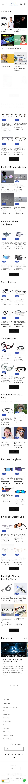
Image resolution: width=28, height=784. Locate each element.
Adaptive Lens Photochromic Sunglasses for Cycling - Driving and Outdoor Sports (20, 243)
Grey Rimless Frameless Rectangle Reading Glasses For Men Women (7, 209)
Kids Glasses (4, 67)
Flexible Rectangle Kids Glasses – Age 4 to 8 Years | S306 (19, 442)
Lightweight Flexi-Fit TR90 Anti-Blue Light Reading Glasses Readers (19, 620)
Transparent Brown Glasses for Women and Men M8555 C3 (20, 559)
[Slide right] (17, 685)
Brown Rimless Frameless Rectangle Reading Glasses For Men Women (20, 209)
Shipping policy (10, 778)
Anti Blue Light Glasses (18, 49)
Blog (4, 724)
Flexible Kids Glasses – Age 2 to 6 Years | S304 (7, 441)
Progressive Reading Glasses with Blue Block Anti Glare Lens (7, 619)
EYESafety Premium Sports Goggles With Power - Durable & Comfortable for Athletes (7, 377)
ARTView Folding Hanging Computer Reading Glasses (7, 597)
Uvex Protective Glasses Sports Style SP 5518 (19, 300)
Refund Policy (6, 714)
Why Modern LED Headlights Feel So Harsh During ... (12, 661)
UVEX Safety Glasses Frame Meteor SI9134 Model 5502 (20, 322)
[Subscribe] (21, 749)
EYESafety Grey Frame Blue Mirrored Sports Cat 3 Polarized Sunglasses (20, 478)
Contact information (18, 778)
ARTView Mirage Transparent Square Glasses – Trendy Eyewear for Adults (7, 535)
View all (14, 95)
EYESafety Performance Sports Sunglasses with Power (6, 355)
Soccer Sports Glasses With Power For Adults (19, 356)
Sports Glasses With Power (7, 30)
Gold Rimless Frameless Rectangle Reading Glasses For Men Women (20, 186)
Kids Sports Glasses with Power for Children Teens (19, 378)
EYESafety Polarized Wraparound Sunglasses (19, 500)
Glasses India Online (13, 774)
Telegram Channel (7, 739)
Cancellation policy (15, 780)
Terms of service (7, 721)
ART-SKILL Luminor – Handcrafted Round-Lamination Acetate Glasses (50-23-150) (7, 125)
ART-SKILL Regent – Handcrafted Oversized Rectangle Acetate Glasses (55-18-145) (6, 149)
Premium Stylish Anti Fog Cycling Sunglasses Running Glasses (7, 243)
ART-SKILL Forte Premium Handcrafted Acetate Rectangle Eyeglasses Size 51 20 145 (20, 149)
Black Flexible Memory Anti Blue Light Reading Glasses (20, 597)
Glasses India (6, 703)
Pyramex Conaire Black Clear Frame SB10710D (7, 322)
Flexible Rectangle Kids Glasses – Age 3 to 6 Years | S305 (6, 419)
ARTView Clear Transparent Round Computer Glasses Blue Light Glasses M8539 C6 (7, 559)
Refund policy (8, 775)
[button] (3, 4)
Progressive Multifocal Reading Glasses (19, 68)
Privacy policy (16, 775)
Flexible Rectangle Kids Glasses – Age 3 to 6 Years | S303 (19, 417)
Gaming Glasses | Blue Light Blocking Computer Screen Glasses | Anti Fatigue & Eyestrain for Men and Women (20, 537)
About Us (5, 710)
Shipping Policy (7, 732)
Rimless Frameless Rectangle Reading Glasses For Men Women (7, 186)
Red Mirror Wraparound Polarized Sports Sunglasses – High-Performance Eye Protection (7, 496)
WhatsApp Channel (8, 735)
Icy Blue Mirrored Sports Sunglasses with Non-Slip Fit (7, 265)
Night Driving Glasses (7, 48)
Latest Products (18, 88)
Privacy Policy (6, 717)
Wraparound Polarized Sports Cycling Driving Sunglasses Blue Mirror (7, 478)
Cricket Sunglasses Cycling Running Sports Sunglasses (20, 265)
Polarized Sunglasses (7, 88)
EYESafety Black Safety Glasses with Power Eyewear (7, 300)
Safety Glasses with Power (19, 30)
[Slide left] (10, 685)
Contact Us (6, 728)
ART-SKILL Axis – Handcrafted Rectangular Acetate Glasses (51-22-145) (20, 124)
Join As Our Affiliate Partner (10, 707)
